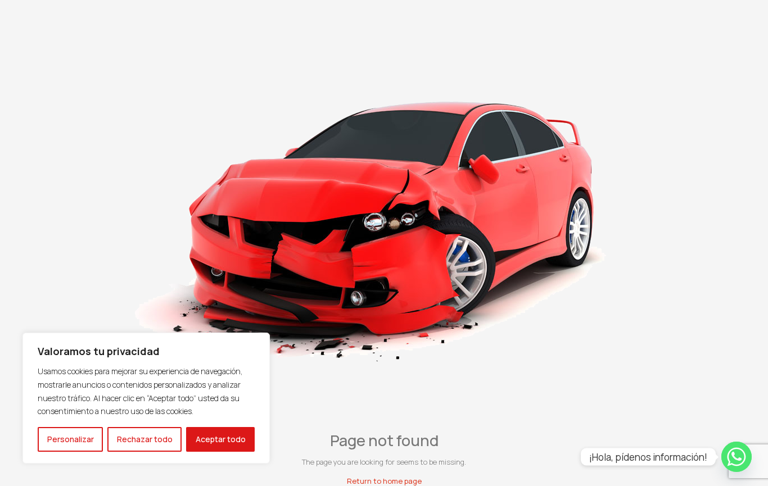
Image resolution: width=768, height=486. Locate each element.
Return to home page (384, 481)
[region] (146, 398)
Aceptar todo (221, 439)
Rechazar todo (145, 439)
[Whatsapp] (736, 457)
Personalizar (70, 439)
